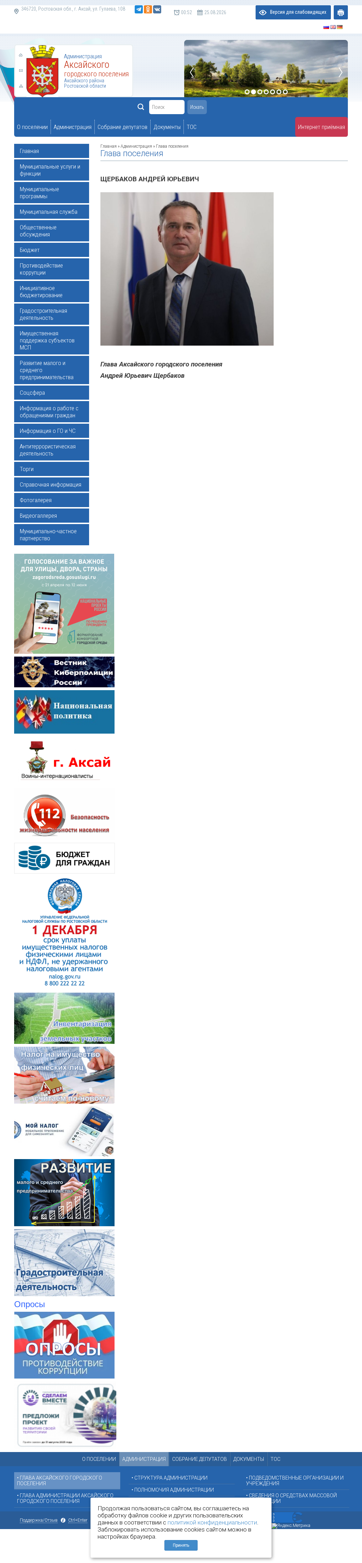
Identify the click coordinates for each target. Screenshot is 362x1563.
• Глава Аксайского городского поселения (59, 1480)
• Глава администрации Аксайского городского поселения (65, 1498)
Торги (27, 468)
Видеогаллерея (38, 515)
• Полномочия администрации (173, 1490)
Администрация (136, 146)
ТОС (275, 1459)
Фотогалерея (36, 500)
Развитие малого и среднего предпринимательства (47, 370)
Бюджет (30, 249)
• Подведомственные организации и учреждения (295, 1480)
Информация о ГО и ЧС (48, 430)
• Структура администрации (170, 1478)
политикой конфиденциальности (212, 1522)
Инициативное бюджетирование (41, 291)
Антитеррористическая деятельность (48, 450)
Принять (181, 1545)
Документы (248, 1459)
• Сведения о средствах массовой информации (291, 1498)
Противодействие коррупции (41, 269)
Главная (29, 150)
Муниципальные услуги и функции (50, 170)
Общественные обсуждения (38, 231)
